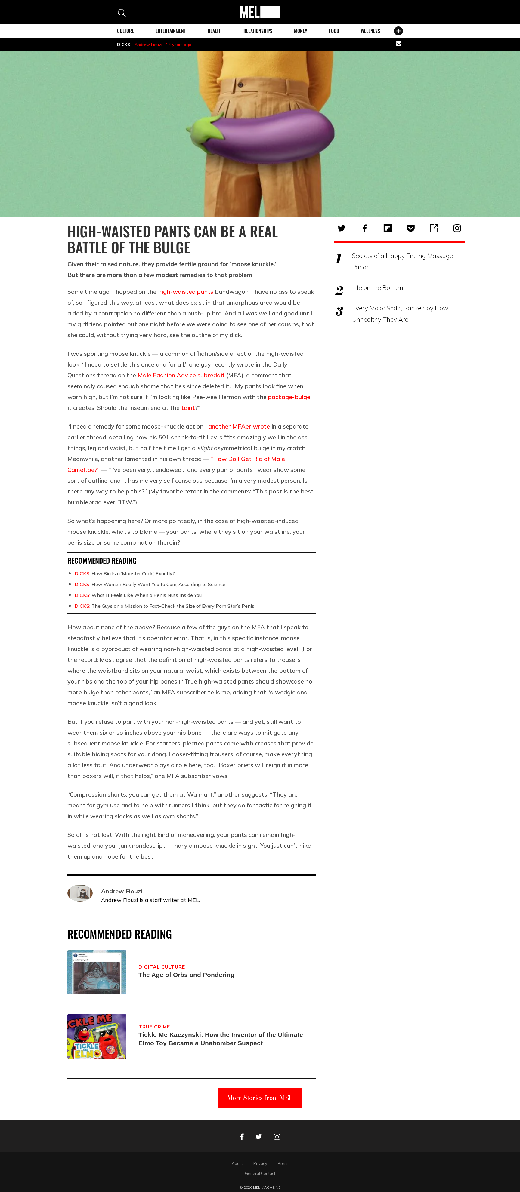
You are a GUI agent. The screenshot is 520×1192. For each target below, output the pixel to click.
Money (300, 31)
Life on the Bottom (377, 287)
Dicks (123, 44)
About (237, 1163)
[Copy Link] (434, 228)
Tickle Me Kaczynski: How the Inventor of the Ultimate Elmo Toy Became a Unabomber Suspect (220, 1038)
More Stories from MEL (260, 1097)
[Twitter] (342, 228)
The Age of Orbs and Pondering (186, 974)
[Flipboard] (388, 228)
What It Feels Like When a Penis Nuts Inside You (138, 595)
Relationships (257, 31)
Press (283, 1163)
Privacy (260, 1163)
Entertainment (171, 31)
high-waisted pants (185, 291)
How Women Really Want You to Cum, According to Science (150, 584)
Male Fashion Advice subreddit (181, 375)
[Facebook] (365, 228)
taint (188, 407)
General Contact (260, 1173)
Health (214, 31)
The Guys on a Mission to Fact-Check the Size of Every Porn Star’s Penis (164, 606)
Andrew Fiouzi (148, 44)
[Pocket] (411, 228)
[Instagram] (457, 228)
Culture (125, 31)
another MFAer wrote (239, 426)
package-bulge (289, 397)
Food (334, 31)
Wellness (370, 31)
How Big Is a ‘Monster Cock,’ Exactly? (125, 573)
